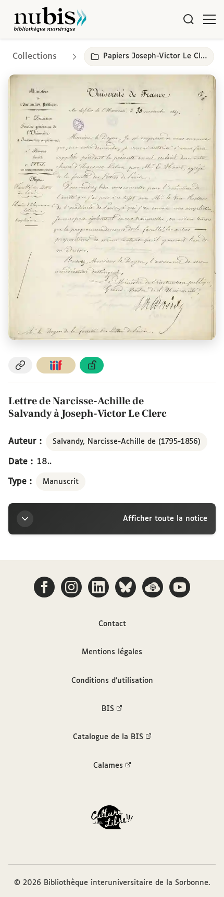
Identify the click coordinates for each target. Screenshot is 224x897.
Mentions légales (112, 652)
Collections (35, 56)
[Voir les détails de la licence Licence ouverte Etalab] (92, 365)
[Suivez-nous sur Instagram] (71, 587)
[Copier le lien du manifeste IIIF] (56, 365)
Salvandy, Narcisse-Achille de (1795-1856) (127, 441)
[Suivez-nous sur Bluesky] (125, 587)
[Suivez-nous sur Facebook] (44, 587)
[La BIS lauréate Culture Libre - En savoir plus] (112, 819)
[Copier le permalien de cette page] (20, 365)
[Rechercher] (188, 19)
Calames (108, 765)
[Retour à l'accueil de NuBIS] (50, 19)
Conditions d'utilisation (112, 680)
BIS (108, 709)
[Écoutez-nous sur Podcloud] (152, 587)
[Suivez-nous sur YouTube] (179, 587)
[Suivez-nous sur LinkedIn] (98, 587)
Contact (112, 624)
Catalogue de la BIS (108, 737)
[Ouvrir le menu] (209, 19)
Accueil (172, 53)
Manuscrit (61, 481)
